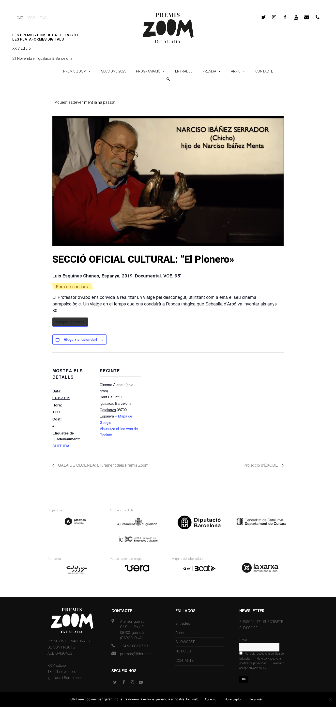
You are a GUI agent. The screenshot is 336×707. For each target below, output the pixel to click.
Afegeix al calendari (80, 339)
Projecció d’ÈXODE (261, 465)
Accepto (210, 699)
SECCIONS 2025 (113, 71)
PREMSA (209, 71)
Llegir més (256, 699)
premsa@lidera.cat (136, 654)
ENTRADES (184, 71)
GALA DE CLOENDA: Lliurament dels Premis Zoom (102, 465)
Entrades (182, 623)
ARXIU (236, 71)
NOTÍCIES (183, 651)
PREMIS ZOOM (74, 71)
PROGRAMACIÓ (148, 71)
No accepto (233, 699)
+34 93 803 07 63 (134, 646)
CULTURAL (61, 445)
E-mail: (243, 640)
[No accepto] (329, 699)
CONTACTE (264, 71)
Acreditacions (187, 633)
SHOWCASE (185, 642)
